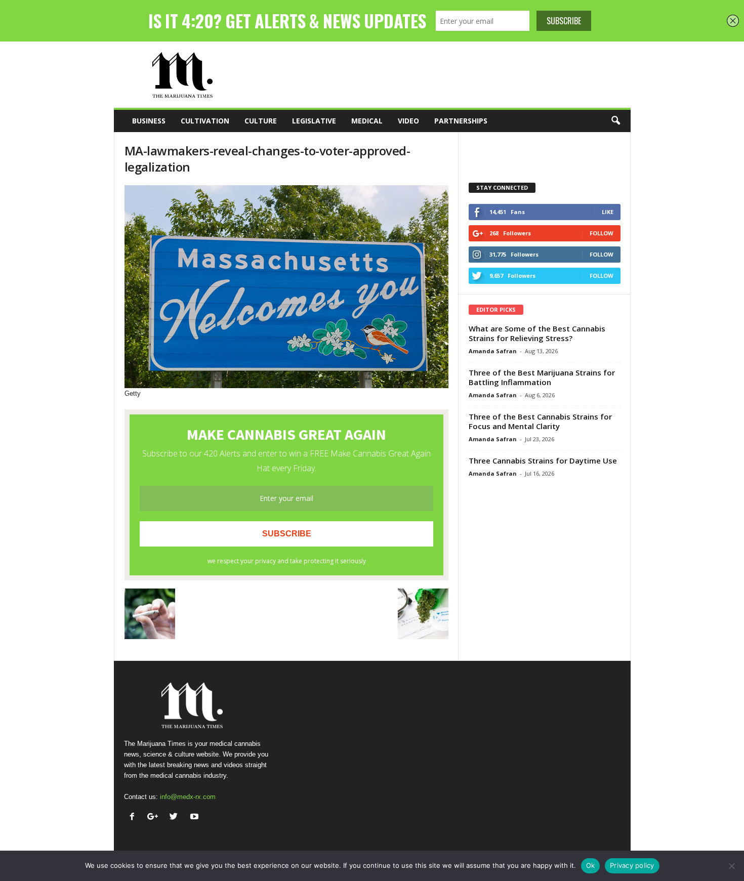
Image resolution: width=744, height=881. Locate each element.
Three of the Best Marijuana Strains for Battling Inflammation (542, 377)
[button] (615, 121)
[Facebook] (134, 817)
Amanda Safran (493, 351)
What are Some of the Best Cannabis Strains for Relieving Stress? (537, 333)
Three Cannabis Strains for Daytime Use (543, 460)
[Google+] (155, 817)
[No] (731, 866)
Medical (367, 120)
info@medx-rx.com (188, 797)
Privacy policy (632, 865)
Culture (260, 120)
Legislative (314, 120)
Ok (590, 865)
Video (408, 120)
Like (607, 212)
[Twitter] (176, 817)
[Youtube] (195, 817)
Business (149, 120)
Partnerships (460, 120)
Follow (601, 233)
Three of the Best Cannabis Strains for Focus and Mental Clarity (540, 421)
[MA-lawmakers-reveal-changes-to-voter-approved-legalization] (286, 286)
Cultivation (205, 120)
